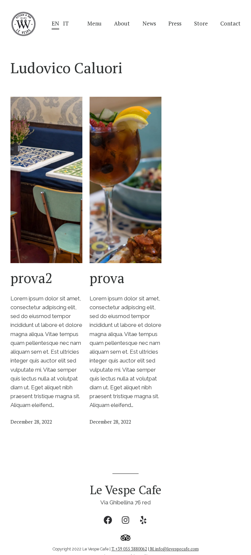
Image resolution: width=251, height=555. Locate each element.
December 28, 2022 (31, 421)
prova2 (31, 278)
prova (107, 278)
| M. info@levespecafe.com (173, 549)
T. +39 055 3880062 (129, 549)
